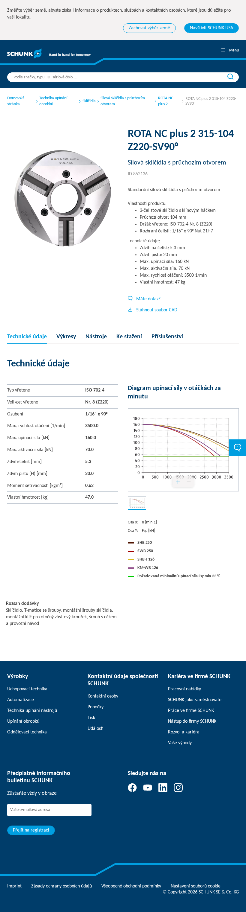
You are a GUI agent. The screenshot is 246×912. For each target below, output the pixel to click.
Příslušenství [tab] (167, 337)
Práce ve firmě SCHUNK (191, 710)
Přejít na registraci (31, 830)
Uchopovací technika (27, 689)
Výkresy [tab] (66, 337)
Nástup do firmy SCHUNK (192, 721)
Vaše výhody (180, 743)
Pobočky (96, 707)
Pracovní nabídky (184, 689)
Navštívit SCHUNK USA (211, 28)
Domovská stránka (16, 101)
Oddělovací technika (27, 732)
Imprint (14, 886)
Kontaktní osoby (103, 696)
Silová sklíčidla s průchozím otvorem (122, 101)
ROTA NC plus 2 (165, 101)
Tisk (91, 717)
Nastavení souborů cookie (195, 886)
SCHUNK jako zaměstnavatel (195, 700)
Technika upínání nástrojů (32, 710)
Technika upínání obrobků (53, 101)
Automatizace (20, 700)
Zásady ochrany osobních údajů (61, 886)
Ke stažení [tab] (129, 337)
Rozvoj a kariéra (184, 732)
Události (96, 728)
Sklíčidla (89, 101)
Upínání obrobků (23, 721)
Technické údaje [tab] (27, 337)
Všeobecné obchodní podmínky (131, 886)
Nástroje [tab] (96, 337)
